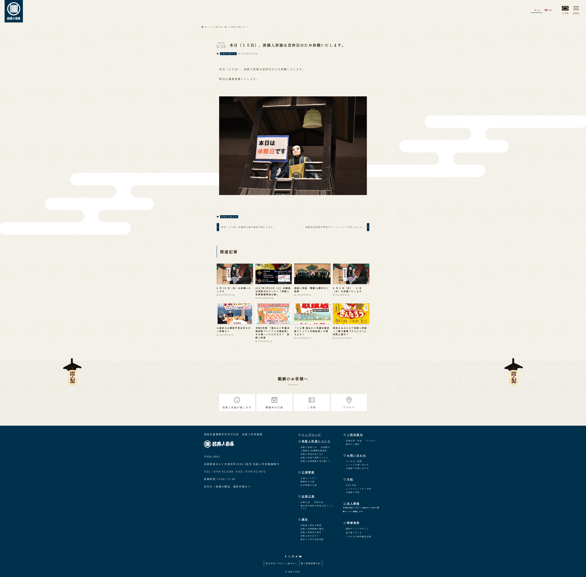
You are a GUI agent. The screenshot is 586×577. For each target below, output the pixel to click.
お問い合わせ (356, 455)
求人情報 (353, 503)
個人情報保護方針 (311, 563)
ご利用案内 (355, 435)
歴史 (305, 519)
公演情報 (308, 472)
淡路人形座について (316, 441)
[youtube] (300, 556)
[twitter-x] (289, 556)
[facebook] (285, 556)
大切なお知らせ (228, 53)
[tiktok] (296, 556)
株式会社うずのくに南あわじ (282, 563)
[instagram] (293, 556)
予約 (350, 479)
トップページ (311, 435)
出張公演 (308, 496)
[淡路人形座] (14, 11)
